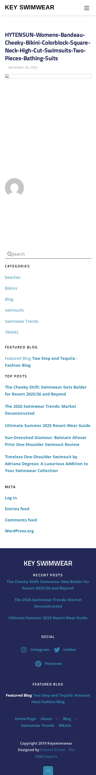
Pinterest (53, 663)
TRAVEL (12, 332)
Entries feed (17, 508)
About (46, 718)
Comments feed (21, 520)
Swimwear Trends (21, 321)
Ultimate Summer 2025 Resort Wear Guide (47, 425)
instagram (39, 649)
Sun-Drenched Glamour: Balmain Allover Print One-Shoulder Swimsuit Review (46, 441)
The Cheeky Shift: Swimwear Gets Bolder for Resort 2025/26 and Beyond (46, 390)
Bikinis (11, 288)
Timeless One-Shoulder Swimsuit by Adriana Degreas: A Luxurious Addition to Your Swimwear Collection (46, 463)
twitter (69, 649)
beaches (13, 277)
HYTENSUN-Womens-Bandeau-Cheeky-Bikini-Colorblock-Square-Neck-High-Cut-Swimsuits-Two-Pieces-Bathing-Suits (47, 46)
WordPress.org (19, 530)
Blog (9, 299)
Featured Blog (18, 358)
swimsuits (14, 310)
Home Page (25, 718)
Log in (11, 497)
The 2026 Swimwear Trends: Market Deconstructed (40, 410)
